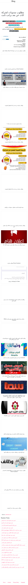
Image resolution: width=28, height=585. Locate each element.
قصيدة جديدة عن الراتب (20, 21)
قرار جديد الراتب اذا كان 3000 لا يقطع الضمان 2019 (11, 530)
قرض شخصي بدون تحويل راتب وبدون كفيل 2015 (11, 540)
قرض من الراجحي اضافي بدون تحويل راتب (10, 547)
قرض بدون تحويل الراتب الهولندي (8, 562)
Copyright (23, 582)
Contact (9, 582)
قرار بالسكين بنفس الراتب (7, 542)
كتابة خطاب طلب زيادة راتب (14, 25)
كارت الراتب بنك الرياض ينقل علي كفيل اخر (14, 23)
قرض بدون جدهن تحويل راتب (7, 527)
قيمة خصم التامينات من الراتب (7, 29)
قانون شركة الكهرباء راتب (7, 552)
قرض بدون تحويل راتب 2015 (7, 559)
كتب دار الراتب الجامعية (14, 31)
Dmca (4, 582)
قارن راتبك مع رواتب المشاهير (7, 550)
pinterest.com (8, 514)
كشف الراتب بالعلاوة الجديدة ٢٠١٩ (9, 21)
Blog (13, 1)
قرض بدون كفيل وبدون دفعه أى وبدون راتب (10, 564)
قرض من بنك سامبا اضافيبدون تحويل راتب (10, 554)
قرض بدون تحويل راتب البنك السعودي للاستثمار (11, 557)
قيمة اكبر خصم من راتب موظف (20, 29)
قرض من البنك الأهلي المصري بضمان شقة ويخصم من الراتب (13, 545)
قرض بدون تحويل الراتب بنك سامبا (8, 535)
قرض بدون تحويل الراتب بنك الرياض (8, 520)
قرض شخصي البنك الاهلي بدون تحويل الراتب (10, 532)
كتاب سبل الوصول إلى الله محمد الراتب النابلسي (14, 27)
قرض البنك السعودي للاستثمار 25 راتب (9, 525)
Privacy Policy (16, 582)
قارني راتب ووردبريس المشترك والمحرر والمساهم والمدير (13, 567)
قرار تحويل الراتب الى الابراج (7, 522)
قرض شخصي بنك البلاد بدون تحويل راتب (9, 537)
